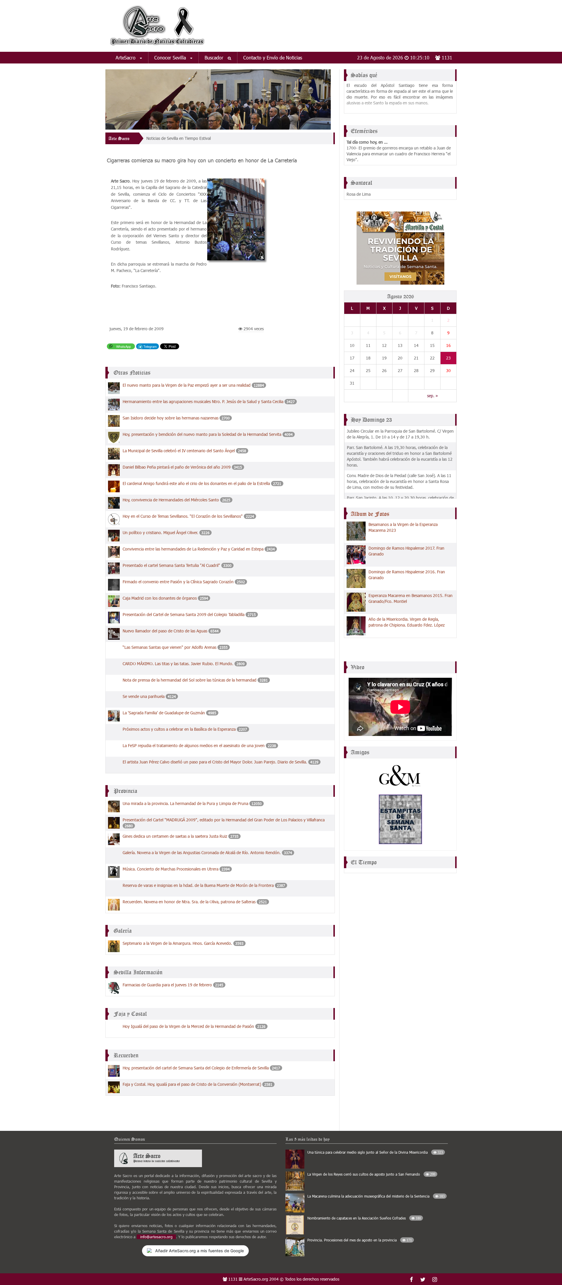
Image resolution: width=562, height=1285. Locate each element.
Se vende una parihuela (144, 694)
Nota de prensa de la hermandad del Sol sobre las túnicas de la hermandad (189, 678)
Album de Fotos (370, 514)
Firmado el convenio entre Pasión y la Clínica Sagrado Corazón (178, 580)
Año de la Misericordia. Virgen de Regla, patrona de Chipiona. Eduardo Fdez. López (407, 622)
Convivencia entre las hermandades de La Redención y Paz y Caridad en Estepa (193, 547)
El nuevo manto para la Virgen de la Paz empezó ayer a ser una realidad (187, 383)
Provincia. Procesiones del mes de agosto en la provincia (359, 1238)
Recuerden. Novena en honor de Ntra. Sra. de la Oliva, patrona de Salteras (189, 900)
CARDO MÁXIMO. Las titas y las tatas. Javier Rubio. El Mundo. (178, 662)
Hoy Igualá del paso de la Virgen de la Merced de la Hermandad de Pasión (188, 1024)
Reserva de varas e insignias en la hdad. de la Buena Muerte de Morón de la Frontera (198, 883)
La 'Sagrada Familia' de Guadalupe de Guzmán (164, 711)
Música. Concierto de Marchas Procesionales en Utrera (171, 867)
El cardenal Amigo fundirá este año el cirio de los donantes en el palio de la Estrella (196, 481)
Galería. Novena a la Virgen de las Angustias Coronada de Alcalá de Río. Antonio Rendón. (202, 851)
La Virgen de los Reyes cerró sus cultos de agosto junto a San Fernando (371, 1172)
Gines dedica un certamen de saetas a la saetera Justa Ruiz (175, 834)
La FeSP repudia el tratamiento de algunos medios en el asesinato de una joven (194, 743)
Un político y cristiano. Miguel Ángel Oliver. (160, 531)
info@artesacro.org (156, 1235)
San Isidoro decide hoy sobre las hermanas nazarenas (170, 416)
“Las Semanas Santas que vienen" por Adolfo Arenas (169, 645)
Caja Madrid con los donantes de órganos (160, 596)
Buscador (215, 57)
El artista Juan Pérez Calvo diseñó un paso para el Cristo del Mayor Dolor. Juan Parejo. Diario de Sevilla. (215, 760)
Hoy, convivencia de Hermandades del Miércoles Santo (171, 498)
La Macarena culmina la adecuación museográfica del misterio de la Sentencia (376, 1194)
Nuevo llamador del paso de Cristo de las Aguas (165, 629)
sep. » (432, 395)
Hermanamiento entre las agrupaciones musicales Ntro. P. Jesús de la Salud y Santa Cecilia (203, 399)
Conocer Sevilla (170, 57)
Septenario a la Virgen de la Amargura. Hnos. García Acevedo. (177, 941)
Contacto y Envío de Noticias (272, 57)
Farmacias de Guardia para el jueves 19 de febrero (167, 983)
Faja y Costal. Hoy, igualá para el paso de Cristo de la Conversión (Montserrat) (192, 1082)
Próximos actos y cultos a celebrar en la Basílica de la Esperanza (179, 727)
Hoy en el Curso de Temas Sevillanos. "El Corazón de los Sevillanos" (183, 514)
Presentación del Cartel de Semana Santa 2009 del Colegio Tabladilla (184, 612)
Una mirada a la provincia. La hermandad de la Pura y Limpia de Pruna (185, 801)
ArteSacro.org (256, 1277)
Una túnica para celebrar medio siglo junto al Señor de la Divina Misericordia (375, 1150)
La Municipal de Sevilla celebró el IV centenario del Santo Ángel (179, 449)
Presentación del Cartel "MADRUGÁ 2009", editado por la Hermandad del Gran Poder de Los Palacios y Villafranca (224, 818)
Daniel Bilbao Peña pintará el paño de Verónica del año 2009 (177, 465)
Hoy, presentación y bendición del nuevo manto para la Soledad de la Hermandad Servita (202, 432)
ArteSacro (126, 57)
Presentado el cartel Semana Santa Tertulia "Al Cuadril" (171, 563)
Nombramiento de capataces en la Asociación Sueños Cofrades (364, 1216)
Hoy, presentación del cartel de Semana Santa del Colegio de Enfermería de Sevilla (196, 1066)
